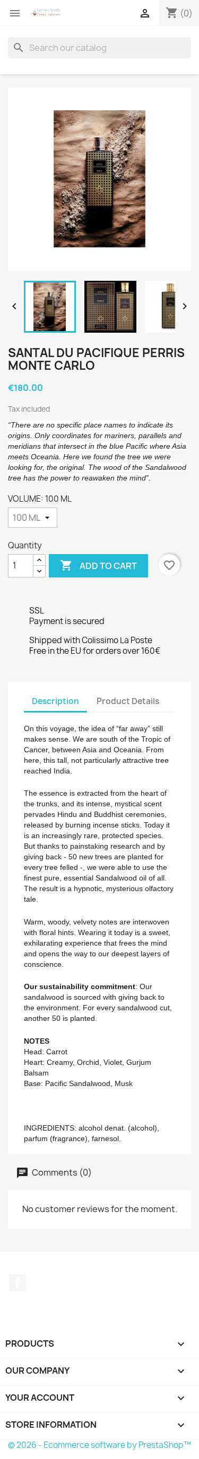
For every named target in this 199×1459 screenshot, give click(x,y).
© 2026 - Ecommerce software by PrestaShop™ (99, 1445)
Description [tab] (55, 701)
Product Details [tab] (128, 701)
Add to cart (98, 565)
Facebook (17, 1282)
